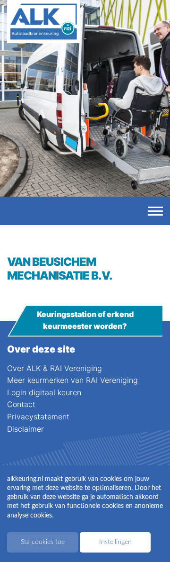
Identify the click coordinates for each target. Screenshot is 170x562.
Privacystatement (38, 416)
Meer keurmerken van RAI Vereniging (72, 380)
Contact (21, 404)
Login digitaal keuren (44, 392)
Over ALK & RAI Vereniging (54, 368)
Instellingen (115, 542)
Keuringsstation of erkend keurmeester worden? (85, 320)
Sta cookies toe (43, 542)
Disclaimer (25, 429)
